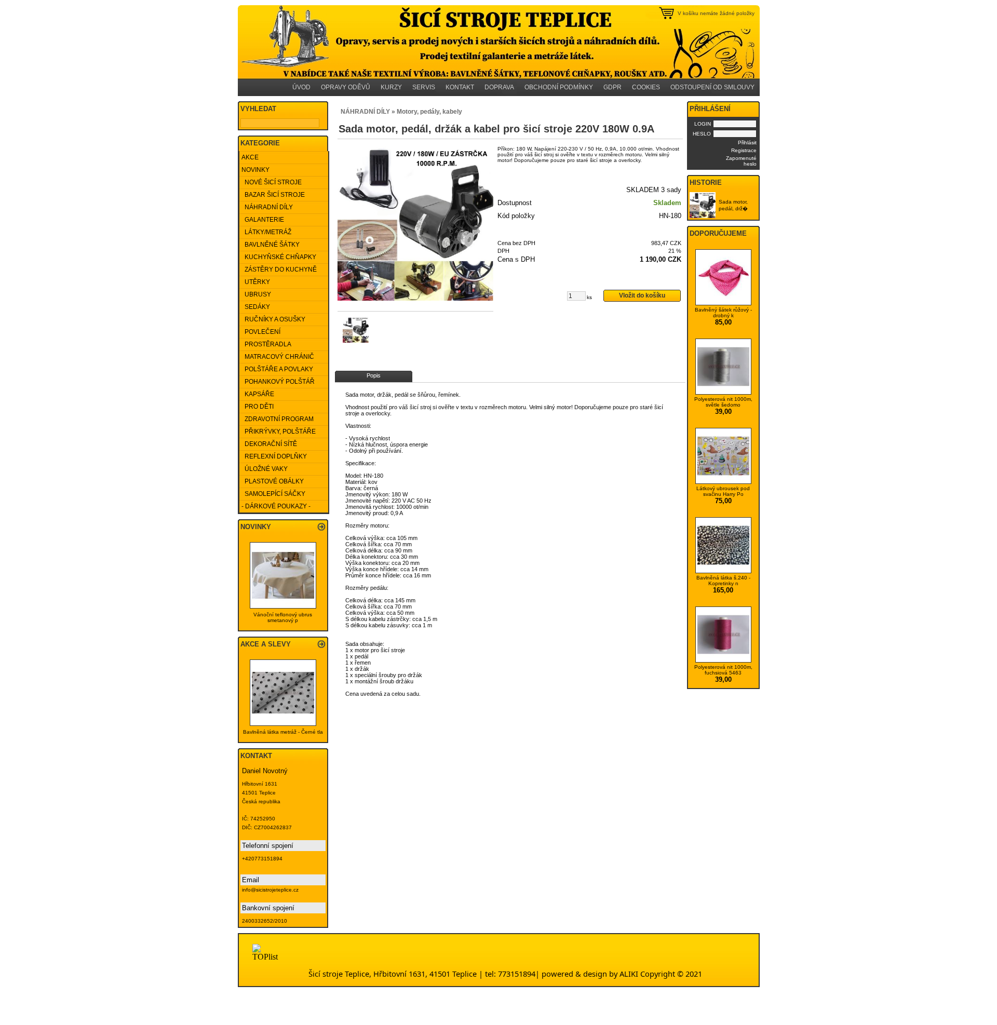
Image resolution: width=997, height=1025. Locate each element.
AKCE (250, 157)
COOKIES (646, 87)
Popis (374, 375)
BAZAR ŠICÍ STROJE (273, 194)
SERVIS (423, 87)
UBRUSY (256, 294)
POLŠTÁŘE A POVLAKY (277, 369)
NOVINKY (255, 169)
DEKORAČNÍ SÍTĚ (269, 444)
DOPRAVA (499, 87)
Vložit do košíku (642, 295)
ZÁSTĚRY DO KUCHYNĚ (279, 269)
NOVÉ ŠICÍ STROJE (271, 182)
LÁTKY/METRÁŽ (266, 232)
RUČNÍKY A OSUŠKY (273, 319)
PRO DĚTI (257, 406)
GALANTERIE (262, 219)
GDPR (612, 87)
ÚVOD (301, 87)
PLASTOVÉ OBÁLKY (272, 481)
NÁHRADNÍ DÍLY (267, 207)
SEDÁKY (255, 307)
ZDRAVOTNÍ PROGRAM (277, 419)
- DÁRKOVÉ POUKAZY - (276, 506)
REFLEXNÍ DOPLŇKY (274, 456)
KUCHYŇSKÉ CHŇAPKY (278, 257)
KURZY (391, 87)
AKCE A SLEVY (265, 644)
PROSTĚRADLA (266, 344)
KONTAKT (460, 87)
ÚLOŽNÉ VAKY (264, 469)
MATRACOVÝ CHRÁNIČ (277, 356)
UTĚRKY (255, 282)
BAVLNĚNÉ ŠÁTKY (270, 244)
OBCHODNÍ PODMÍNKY (558, 87)
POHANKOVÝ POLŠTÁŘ (278, 381)
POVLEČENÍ (260, 331)
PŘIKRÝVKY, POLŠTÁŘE (278, 431)
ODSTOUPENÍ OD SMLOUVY (712, 87)
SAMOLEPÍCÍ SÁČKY (273, 493)
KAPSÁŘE (257, 394)
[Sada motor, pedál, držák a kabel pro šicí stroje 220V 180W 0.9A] (415, 223)
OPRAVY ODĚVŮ (345, 87)
